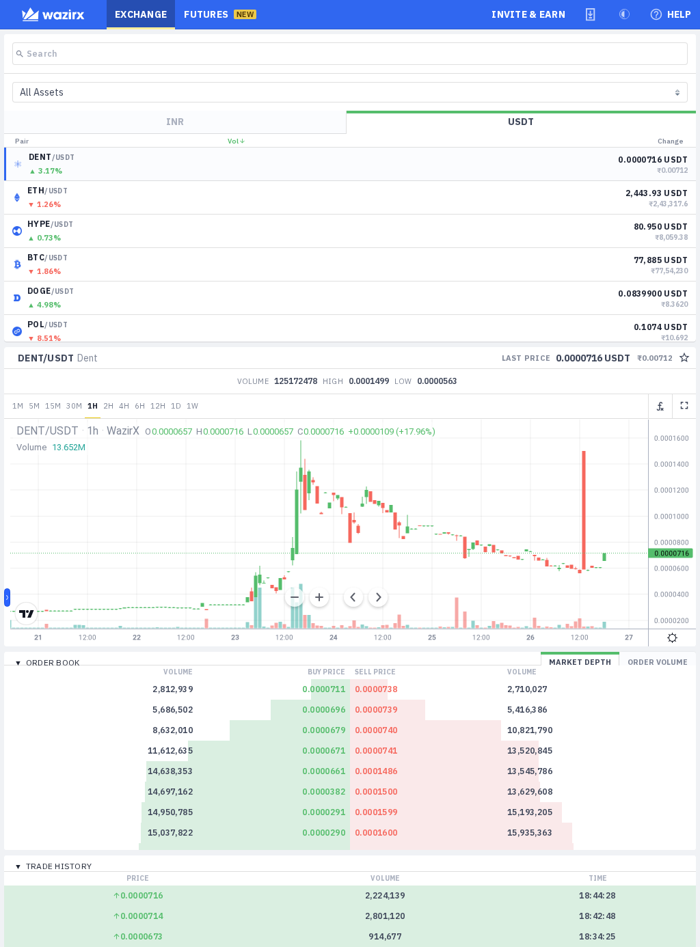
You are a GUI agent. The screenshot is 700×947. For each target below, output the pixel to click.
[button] (590, 14)
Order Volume (658, 662)
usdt (521, 121)
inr (175, 121)
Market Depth (580, 662)
